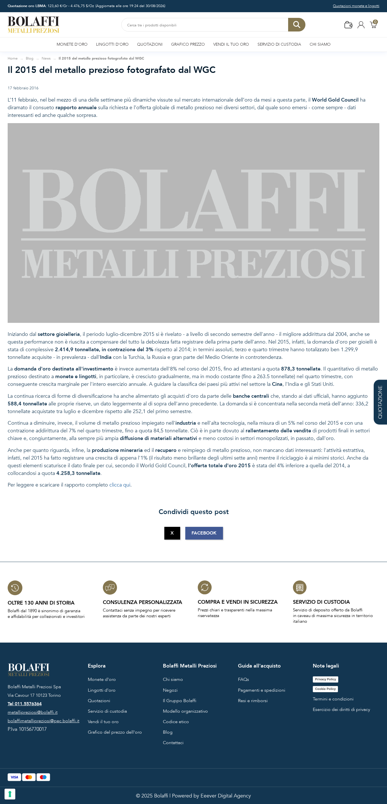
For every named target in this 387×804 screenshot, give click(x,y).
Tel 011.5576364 (25, 704)
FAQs (243, 679)
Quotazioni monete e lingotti (356, 6)
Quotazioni (99, 701)
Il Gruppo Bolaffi (179, 701)
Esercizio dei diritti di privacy (341, 709)
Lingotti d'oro (102, 690)
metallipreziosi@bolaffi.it (33, 712)
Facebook (204, 533)
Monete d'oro (102, 679)
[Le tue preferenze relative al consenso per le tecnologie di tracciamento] (10, 794)
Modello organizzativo (185, 711)
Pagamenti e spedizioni (261, 690)
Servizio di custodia (107, 711)
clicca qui (119, 485)
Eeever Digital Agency (226, 795)
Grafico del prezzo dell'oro (115, 732)
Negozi (170, 690)
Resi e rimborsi (253, 701)
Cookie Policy (325, 689)
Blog (168, 732)
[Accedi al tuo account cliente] (361, 24)
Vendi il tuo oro (103, 722)
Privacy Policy (325, 679)
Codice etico (176, 722)
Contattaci (173, 743)
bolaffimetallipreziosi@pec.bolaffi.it (43, 721)
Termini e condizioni (333, 699)
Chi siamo (173, 679)
